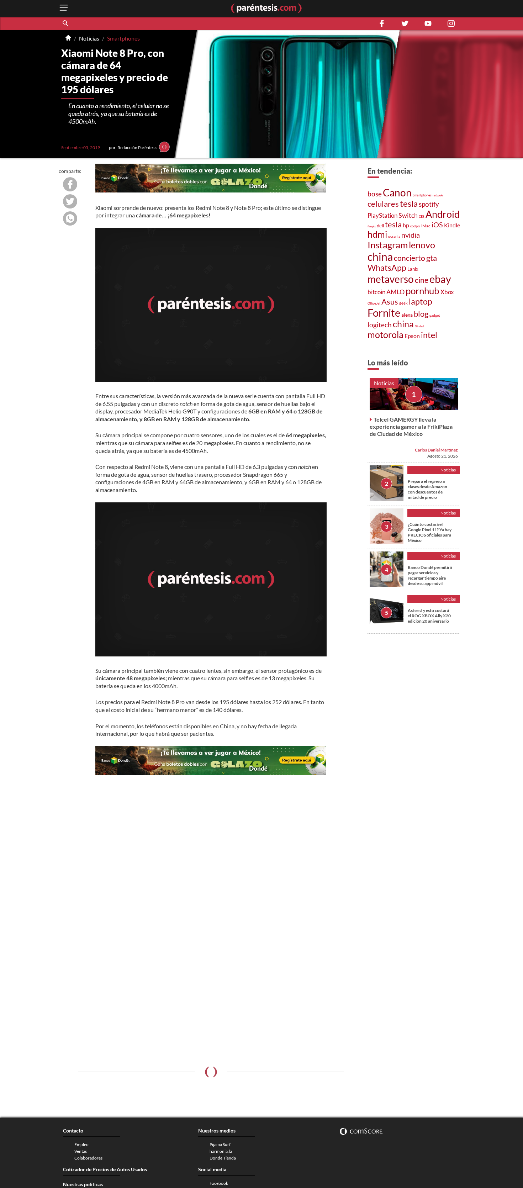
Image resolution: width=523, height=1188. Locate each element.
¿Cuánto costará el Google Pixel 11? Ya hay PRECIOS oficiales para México (429, 532)
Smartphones (123, 38)
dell (380, 225)
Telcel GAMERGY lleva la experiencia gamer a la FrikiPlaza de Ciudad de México (411, 426)
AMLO (395, 292)
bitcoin (376, 292)
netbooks (438, 195)
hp (406, 225)
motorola (385, 334)
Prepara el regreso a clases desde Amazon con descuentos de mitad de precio (427, 489)
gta (431, 258)
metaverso (391, 279)
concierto (409, 258)
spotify (429, 204)
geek (403, 303)
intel (429, 335)
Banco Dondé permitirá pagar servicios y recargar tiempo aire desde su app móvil (430, 575)
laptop (420, 301)
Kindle (452, 225)
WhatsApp (387, 268)
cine (421, 280)
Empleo (81, 1144)
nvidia (410, 235)
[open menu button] (64, 8)
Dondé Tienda (223, 1158)
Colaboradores (88, 1158)
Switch (408, 215)
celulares (383, 203)
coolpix (415, 226)
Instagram (388, 244)
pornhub (422, 290)
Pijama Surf (220, 1144)
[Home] (68, 38)
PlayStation (382, 215)
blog (421, 313)
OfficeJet (374, 303)
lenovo (422, 245)
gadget (434, 315)
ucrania (394, 236)
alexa (407, 315)
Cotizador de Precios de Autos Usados (105, 1169)
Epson (412, 335)
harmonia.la (221, 1151)
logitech (380, 325)
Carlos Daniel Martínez (436, 449)
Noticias (89, 38)
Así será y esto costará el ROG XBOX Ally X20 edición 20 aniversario (429, 615)
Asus (389, 301)
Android (443, 214)
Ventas (80, 1151)
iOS (437, 224)
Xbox (447, 292)
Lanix (412, 269)
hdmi (377, 234)
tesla (409, 203)
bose (375, 194)
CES (421, 216)
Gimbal (419, 326)
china (380, 256)
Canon (397, 192)
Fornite (384, 312)
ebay (440, 279)
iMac (425, 225)
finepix (372, 226)
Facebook (219, 1183)
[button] (66, 23)
